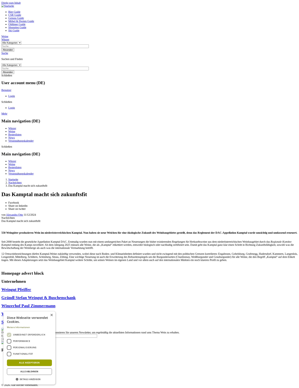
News (11, 137)
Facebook (13, 202)
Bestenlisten (14, 134)
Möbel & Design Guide (21, 21)
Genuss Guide (16, 18)
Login (11, 96)
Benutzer (6, 90)
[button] (29, 379)
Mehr (4, 113)
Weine (4, 36)
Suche (4, 53)
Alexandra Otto (14, 214)
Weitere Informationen (18, 327)
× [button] (51, 315)
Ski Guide (13, 30)
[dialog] (29, 348)
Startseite (13, 179)
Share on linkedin (18, 205)
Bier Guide (14, 11)
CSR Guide (14, 14)
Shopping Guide (17, 27)
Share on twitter (17, 208)
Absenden (8, 50)
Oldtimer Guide (16, 24)
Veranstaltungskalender (21, 140)
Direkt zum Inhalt (11, 2)
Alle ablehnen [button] (29, 371)
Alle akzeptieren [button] (29, 362)
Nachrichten (15, 182)
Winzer (5, 39)
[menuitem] (153, 11)
